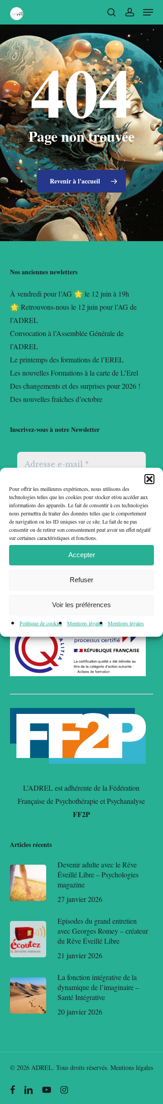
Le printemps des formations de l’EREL (67, 359)
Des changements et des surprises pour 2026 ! (75, 386)
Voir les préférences (81, 605)
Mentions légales (85, 623)
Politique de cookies (40, 623)
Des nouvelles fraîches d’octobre (56, 399)
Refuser (81, 580)
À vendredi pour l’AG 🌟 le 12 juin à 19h (69, 293)
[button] (149, 479)
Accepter (81, 555)
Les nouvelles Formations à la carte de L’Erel (74, 372)
